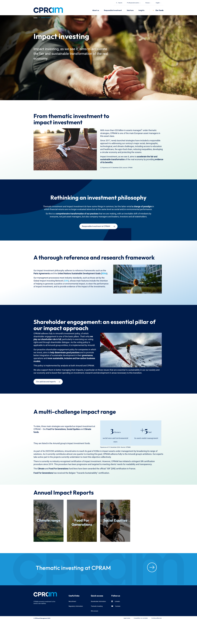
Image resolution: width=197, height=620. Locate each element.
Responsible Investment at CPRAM (96, 226)
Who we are (94, 610)
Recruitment (72, 601)
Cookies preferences (156, 618)
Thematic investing (97, 606)
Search (120, 2)
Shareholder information (98, 601)
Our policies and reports (46, 381)
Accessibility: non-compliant (141, 618)
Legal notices (127, 618)
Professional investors (133, 2)
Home (35, 17)
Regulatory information (76, 606)
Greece (147, 2)
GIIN (66, 280)
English (158, 2)
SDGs (104, 273)
